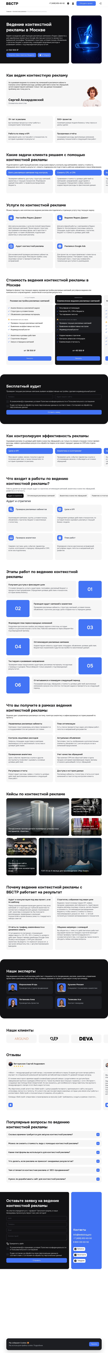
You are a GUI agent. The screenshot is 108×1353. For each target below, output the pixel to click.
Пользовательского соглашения (81, 401)
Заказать (29, 358)
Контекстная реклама (19, 11)
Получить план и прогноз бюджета (21, 55)
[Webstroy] (26, 3)
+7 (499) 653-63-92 (57, 3)
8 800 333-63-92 (81, 1242)
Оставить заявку (54, 412)
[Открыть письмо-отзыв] (10, 1105)
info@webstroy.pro (82, 1234)
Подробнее (38, 1345)
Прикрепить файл (16, 1244)
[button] (68, 3)
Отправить (37, 1260)
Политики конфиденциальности (53, 401)
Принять (94, 1344)
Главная (8, 11)
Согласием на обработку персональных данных (42, 1255)
